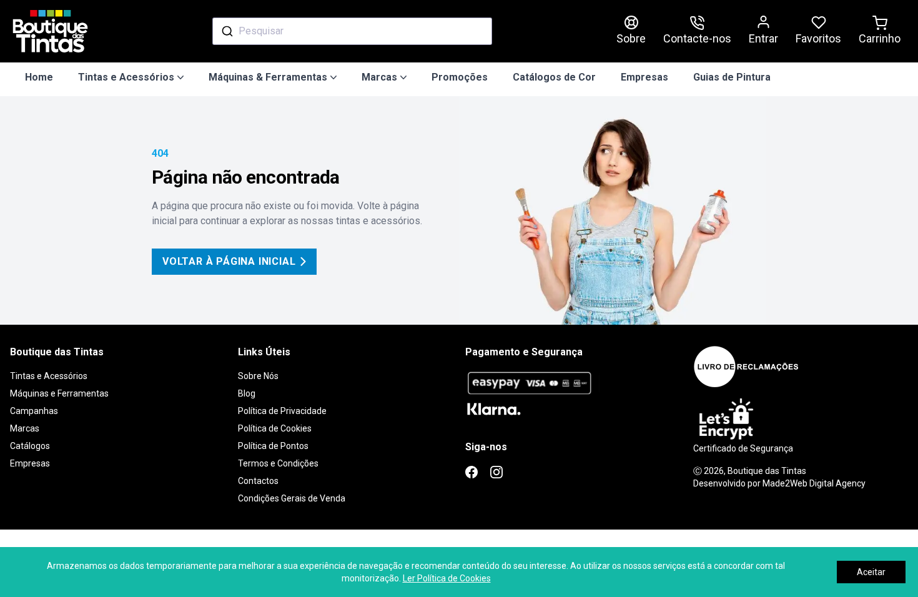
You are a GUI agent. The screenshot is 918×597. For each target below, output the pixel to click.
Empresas (644, 77)
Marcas (24, 428)
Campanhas (34, 411)
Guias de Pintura (732, 77)
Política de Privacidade (282, 411)
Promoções (460, 77)
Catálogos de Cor (554, 77)
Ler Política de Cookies (447, 578)
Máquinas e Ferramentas (59, 393)
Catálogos (30, 446)
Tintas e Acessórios (48, 376)
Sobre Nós (258, 376)
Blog (246, 393)
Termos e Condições (278, 463)
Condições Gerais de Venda (291, 498)
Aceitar (871, 572)
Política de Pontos (273, 446)
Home (39, 77)
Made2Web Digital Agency (814, 483)
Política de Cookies (275, 428)
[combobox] (352, 31)
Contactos (258, 481)
